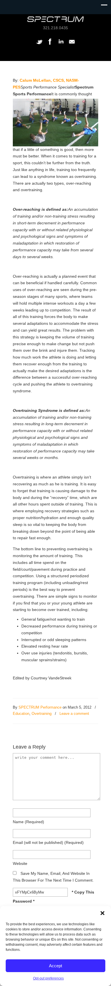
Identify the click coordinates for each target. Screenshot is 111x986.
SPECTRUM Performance (39, 707)
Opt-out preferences (48, 978)
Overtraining (42, 713)
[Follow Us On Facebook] (50, 44)
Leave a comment (74, 713)
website (20, 863)
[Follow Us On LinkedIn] (60, 44)
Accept (55, 965)
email (48, 842)
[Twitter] (39, 44)
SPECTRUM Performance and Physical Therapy (55, 19)
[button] (102, 913)
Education (21, 713)
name (28, 821)
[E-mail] (71, 44)
